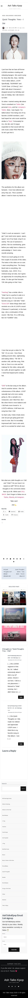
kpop (20, 27)
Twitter (18, 104)
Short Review (17, 15)
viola (16, 30)
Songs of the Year (15, 633)
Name (3, 933)
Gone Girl (5, 303)
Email (3, 941)
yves (18, 30)
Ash (7, 27)
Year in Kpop (5, 905)
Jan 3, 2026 (12, 602)
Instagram (20, 497)
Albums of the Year (8, 597)
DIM (3, 386)
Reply (21, 697)
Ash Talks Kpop (15, 5)
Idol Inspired (5, 837)
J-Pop (5, 633)
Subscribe (14, 949)
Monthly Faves (5, 849)
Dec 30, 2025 (12, 620)
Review (4, 877)
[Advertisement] (14, 540)
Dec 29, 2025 (12, 638)
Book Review (5, 815)
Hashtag (5, 292)
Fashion (4, 826)
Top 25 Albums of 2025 (11, 600)
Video (3, 894)
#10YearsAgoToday (6, 798)
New (10, 121)
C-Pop (3, 821)
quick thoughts (11, 30)
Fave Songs (5, 832)
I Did (18, 27)
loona (23, 27)
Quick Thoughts (10, 15)
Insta (9, 107)
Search (4, 783)
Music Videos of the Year (13, 615)
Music (3, 15)
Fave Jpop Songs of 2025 (11, 636)
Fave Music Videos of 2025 (12, 618)
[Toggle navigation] (1, 5)
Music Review (4, 30)
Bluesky (11, 497)
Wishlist (4, 899)
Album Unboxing (6, 804)
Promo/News (5, 866)
